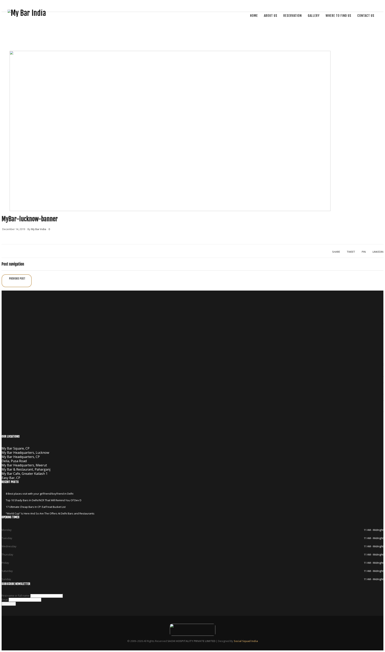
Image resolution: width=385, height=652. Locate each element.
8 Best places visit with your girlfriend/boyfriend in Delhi (39, 493)
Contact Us (365, 16)
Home (254, 16)
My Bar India (38, 229)
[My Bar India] (27, 13)
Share (336, 252)
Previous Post (17, 278)
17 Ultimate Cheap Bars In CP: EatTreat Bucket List (36, 507)
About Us (270, 16)
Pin (364, 252)
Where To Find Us (338, 16)
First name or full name (15, 595)
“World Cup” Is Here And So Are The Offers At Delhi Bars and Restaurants (50, 513)
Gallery (314, 16)
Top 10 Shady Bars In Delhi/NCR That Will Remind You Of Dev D (43, 500)
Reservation (292, 16)
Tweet (351, 252)
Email (5, 599)
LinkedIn (378, 252)
